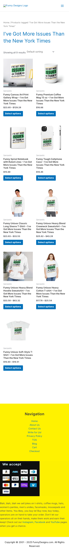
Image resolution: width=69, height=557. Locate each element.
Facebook (40, 522)
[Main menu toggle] (62, 5)
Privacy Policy (34, 436)
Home (6, 22)
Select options (13, 113)
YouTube (55, 522)
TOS (34, 440)
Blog (34, 443)
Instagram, (28, 522)
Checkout (34, 451)
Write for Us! (34, 432)
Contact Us (34, 428)
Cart (34, 447)
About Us (35, 425)
